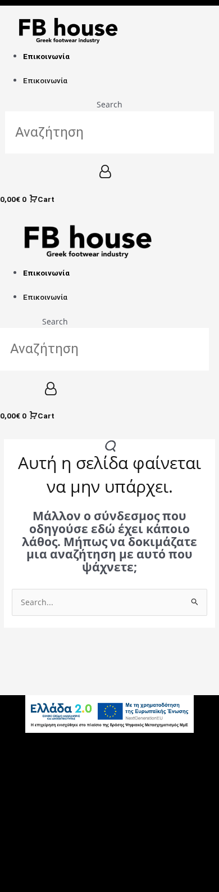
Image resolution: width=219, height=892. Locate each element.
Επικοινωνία (46, 56)
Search (109, 104)
